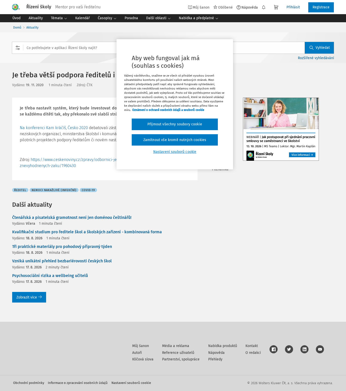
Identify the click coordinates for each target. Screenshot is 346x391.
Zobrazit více (26, 297)
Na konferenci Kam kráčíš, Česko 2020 (54, 127)
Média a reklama (175, 346)
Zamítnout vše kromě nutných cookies (174, 140)
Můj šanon (140, 346)
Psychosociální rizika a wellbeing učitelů (50, 275)
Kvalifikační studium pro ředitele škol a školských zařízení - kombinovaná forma (87, 231)
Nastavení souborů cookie (131, 383)
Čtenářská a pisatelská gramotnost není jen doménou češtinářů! (71, 217)
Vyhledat (323, 47)
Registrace (321, 7)
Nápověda (249, 7)
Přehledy (215, 359)
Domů (17, 27)
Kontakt (251, 346)
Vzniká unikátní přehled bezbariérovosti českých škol (62, 261)
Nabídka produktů (222, 346)
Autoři (137, 353)
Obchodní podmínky (28, 383)
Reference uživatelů (178, 353)
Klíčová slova (142, 359)
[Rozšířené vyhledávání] (17, 48)
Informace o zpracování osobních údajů (78, 383)
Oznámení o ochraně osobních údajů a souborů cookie (168, 110)
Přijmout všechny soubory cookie (174, 124)
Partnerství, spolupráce (181, 359)
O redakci (253, 353)
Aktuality (32, 27)
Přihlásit (293, 7)
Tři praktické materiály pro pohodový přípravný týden (62, 246)
